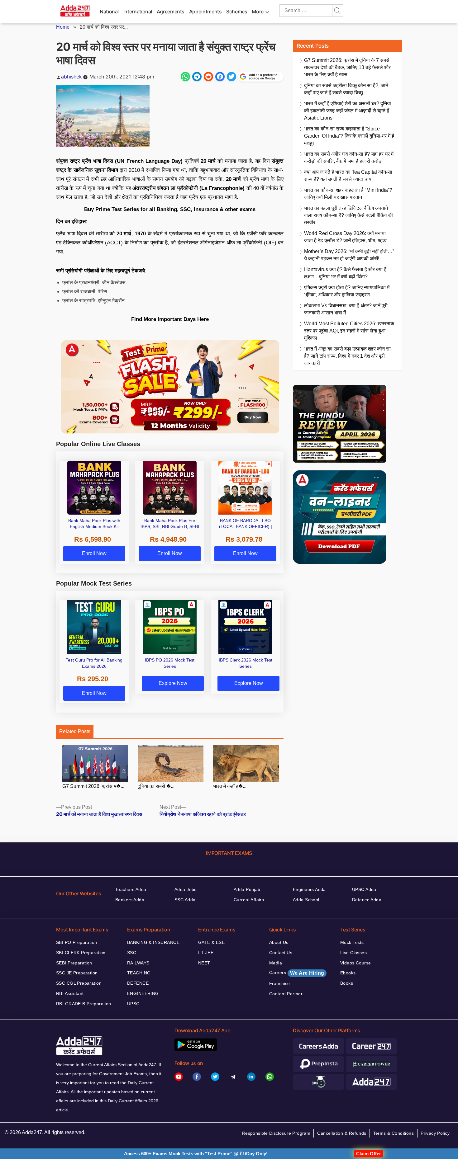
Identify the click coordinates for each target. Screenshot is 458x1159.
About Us (278, 942)
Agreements (170, 11)
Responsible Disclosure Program (276, 1133)
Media (275, 962)
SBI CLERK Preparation (81, 952)
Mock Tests (352, 942)
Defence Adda (366, 899)
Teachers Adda (130, 889)
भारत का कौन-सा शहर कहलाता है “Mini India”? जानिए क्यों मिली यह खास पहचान (348, 193)
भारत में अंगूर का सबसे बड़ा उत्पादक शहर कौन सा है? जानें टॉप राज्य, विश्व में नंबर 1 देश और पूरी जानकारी (347, 356)
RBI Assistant (69, 993)
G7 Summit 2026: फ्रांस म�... (93, 786)
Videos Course (355, 962)
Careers (296, 973)
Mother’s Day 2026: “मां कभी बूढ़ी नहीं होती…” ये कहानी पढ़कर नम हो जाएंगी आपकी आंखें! (349, 255)
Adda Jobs (185, 889)
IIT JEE (205, 952)
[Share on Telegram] (197, 76)
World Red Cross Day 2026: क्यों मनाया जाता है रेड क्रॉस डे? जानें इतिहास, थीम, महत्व (345, 237)
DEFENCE (138, 983)
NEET (204, 962)
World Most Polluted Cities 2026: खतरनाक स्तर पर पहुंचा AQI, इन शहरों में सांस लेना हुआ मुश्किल (349, 331)
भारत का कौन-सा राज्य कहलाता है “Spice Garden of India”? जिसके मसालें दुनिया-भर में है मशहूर (349, 136)
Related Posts (74, 731)
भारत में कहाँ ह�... (229, 786)
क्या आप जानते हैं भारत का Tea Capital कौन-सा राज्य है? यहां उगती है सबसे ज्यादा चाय (348, 175)
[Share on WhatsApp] (185, 76)
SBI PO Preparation (76, 942)
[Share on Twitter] (231, 76)
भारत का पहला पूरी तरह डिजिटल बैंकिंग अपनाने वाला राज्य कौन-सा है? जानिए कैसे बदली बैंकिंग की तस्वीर (348, 215)
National (109, 11)
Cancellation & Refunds (341, 1133)
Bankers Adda (129, 899)
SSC (131, 952)
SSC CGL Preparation (79, 983)
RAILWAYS (138, 962)
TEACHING (138, 972)
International (137, 11)
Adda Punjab (247, 889)
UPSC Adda (364, 889)
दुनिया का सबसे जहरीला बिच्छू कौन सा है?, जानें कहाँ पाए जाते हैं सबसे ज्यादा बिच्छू (346, 89)
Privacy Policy (435, 1133)
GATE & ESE (211, 942)
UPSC (133, 1003)
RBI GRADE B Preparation (83, 1003)
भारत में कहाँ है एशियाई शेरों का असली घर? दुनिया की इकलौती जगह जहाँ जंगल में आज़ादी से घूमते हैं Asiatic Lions (347, 110)
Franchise (279, 983)
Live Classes (353, 952)
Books (346, 983)
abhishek (71, 76)
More (258, 11)
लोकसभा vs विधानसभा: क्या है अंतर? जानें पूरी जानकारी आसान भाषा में (346, 309)
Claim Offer (368, 1153)
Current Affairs (249, 899)
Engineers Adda (309, 889)
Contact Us (280, 952)
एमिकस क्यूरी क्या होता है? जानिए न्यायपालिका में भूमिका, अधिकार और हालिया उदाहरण (346, 291)
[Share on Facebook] (220, 76)
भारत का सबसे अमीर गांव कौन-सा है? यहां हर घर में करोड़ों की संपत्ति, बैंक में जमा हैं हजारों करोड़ (349, 157)
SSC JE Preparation (77, 972)
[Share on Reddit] (208, 76)
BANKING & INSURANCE (153, 942)
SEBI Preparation (74, 962)
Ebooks (348, 972)
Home (62, 27)
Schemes (236, 11)
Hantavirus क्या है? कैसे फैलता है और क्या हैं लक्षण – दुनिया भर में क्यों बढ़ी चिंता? (345, 273)
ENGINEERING (143, 993)
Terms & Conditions (393, 1133)
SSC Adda (184, 899)
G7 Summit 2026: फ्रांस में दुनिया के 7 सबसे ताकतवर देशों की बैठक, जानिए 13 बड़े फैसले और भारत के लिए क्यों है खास (347, 67)
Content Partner (286, 993)
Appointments (205, 11)
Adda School (306, 899)
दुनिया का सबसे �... (156, 786)
